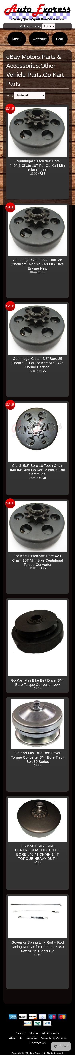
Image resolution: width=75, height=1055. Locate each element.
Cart (59, 39)
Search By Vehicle (53, 1038)
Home (33, 1033)
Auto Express (36, 1053)
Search (20, 1033)
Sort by (9, 95)
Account (40, 39)
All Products (50, 1033)
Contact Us (38, 1043)
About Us (15, 1038)
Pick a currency (30, 26)
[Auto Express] (37, 18)
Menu (17, 39)
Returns (31, 1038)
